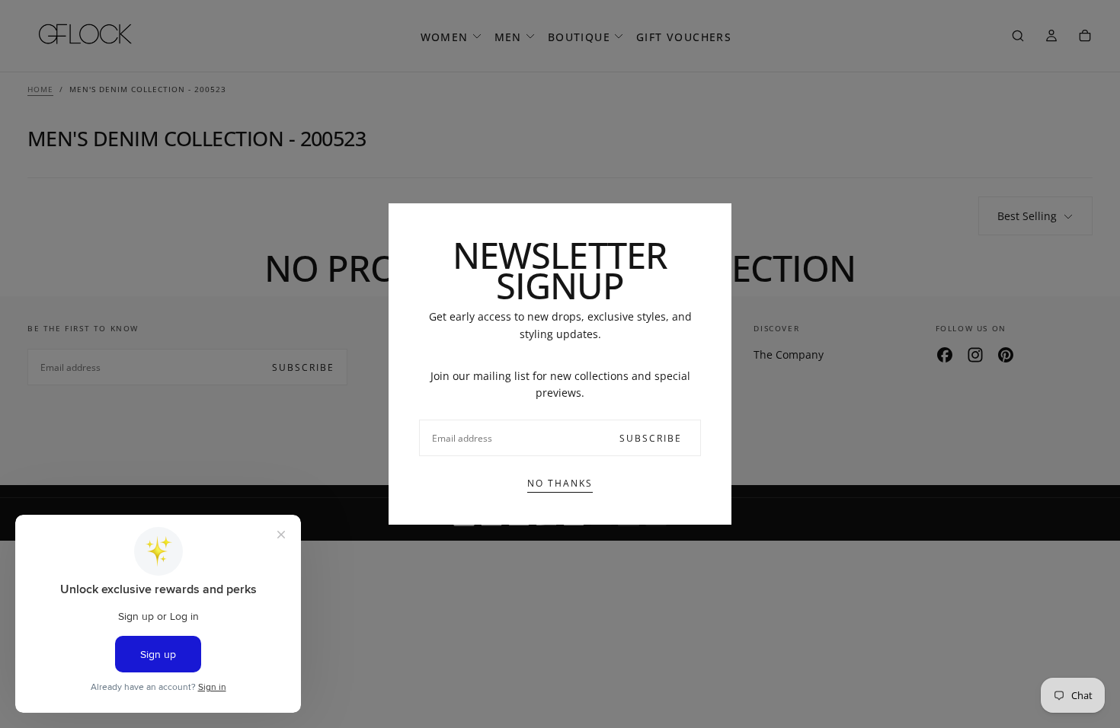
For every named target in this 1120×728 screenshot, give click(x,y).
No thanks (560, 483)
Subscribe (650, 438)
